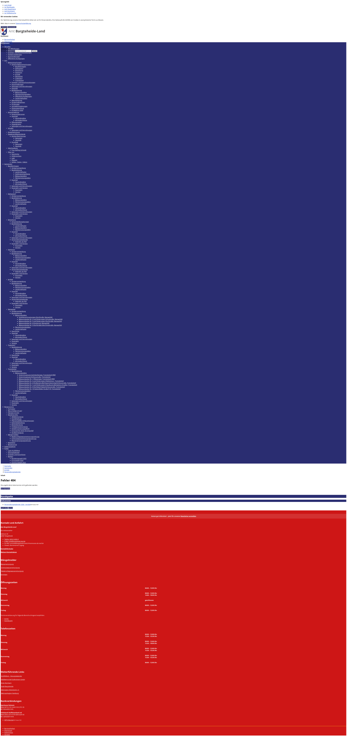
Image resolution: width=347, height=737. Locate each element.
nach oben (4, 508)
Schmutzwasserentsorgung (10, 568)
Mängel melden (13, 435)
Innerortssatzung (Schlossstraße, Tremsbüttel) (35, 377)
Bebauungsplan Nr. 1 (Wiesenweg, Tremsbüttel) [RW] (37, 379)
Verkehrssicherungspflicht (20, 429)
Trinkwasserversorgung (20, 427)
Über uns (11, 152)
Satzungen (18, 138)
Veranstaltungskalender (20, 240)
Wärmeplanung (17, 100)
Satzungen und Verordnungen (22, 86)
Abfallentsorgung (17, 417)
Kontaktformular (7, 549)
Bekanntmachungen (15, 51)
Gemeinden (8, 164)
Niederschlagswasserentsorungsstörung (25, 437)
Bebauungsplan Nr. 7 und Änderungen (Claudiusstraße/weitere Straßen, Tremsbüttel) (48, 385)
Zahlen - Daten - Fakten (19, 162)
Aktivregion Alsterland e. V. (10, 690)
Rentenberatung (17, 425)
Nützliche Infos (13, 415)
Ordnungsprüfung (18, 108)
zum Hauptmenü (10, 9)
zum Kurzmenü (9, 11)
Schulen (10, 128)
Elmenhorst (19, 71)
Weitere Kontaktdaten (9, 552)
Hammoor (18, 73)
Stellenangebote (9, 447)
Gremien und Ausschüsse (16, 455)
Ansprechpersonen (18, 114)
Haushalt (15, 88)
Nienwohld (19, 77)
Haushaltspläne (20, 118)
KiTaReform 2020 (17, 110)
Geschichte (15, 154)
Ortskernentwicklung (19, 168)
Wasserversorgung (7, 564)
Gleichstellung (13, 148)
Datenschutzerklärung (23, 23)
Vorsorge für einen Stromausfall (22, 431)
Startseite (7, 466)
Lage (13, 158)
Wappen (14, 160)
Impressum (8, 42)
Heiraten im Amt (13, 413)
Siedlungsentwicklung (22, 174)
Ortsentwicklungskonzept (20, 222)
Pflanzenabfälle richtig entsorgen (23, 421)
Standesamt (8, 621)
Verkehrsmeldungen (15, 55)
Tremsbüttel (19, 80)
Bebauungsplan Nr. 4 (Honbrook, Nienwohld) (34, 323)
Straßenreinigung (17, 433)
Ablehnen (3, 27)
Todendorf (18, 79)
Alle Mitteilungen (13, 49)
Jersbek (17, 75)
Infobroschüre (16, 156)
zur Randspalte (9, 7)
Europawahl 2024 (17, 461)
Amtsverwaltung (13, 112)
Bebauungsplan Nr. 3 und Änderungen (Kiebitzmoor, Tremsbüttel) (41, 381)
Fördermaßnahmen (18, 102)
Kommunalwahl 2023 (19, 463)
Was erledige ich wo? (15, 411)
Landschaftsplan (20, 172)
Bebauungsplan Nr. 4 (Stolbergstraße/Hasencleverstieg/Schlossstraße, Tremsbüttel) (47, 383)
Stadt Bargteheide (7, 686)
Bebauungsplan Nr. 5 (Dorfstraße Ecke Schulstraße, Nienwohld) (40, 325)
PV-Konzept (15, 104)
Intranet (7, 45)
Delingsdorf (19, 69)
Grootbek (15, 142)
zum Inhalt (7, 5)
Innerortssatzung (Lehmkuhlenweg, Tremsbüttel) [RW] (37, 375)
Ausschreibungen (14, 57)
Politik (6, 449)
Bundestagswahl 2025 (19, 459)
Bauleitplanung (17, 90)
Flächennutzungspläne (23, 94)
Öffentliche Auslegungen (16, 59)
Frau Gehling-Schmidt (19, 150)
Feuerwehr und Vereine (20, 188)
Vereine (17, 192)
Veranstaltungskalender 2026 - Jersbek (17, 505)
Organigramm (16, 124)
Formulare (11, 409)
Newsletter (11, 443)
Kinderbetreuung (14, 132)
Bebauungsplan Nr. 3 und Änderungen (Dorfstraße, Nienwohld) (40, 321)
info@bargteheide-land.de (14, 541)
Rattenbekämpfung (18, 423)
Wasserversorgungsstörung (21, 441)
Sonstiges (4, 575)
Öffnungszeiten (17, 122)
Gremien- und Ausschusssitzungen (20, 53)
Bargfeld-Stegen (20, 67)
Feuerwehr (19, 190)
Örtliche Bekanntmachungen (21, 65)
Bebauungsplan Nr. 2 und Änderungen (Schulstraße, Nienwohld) (40, 319)
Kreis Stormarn (6, 683)
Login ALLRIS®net (14, 451)
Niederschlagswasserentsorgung (12, 571)
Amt (5, 61)
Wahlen (10, 457)
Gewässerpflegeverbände (16, 134)
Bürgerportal (12, 445)
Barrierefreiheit (9, 40)
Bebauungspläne (21, 92)
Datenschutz (8, 733)
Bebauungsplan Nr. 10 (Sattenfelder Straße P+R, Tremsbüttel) (40, 389)
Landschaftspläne (21, 98)
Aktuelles (7, 47)
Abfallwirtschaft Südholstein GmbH (13, 680)
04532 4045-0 (11, 539)
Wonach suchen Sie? (8, 51)
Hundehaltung (16, 419)
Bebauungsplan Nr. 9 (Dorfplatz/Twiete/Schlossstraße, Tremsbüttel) (42, 387)
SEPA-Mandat (8, 720)
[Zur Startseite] (23, 35)
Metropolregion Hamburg (10, 693)
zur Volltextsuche (10, 13)
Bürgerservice (9, 407)
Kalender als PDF (21, 242)
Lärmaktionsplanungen (19, 106)
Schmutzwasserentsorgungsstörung (24, 439)
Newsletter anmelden (188, 516)
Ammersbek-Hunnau (19, 136)
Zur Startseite (5, 489)
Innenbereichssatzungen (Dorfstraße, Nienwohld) (35, 317)
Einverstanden (12, 27)
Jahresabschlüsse (21, 120)
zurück (10, 508)
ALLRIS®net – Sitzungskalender (11, 676)
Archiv (6, 619)
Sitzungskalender (14, 453)
